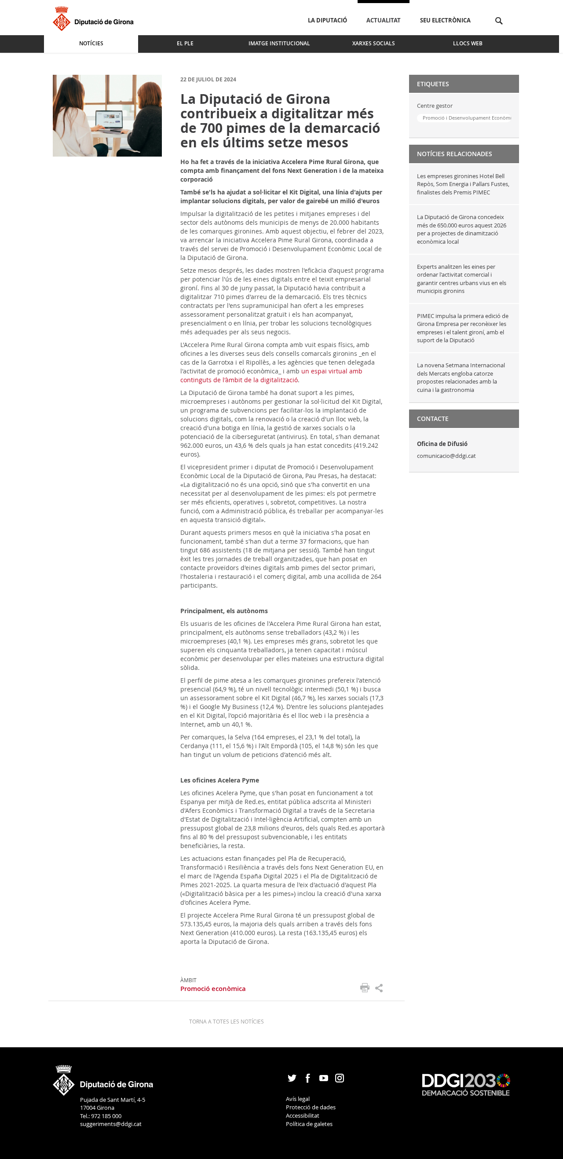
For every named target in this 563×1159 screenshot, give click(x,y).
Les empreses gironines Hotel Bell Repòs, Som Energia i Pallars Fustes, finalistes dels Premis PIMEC (463, 184)
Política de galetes (309, 1124)
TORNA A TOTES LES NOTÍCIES (226, 1021)
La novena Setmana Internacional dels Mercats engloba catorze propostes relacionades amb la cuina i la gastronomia (461, 377)
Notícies (91, 43)
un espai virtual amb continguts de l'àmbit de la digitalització (271, 375)
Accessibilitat (302, 1115)
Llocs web (468, 43)
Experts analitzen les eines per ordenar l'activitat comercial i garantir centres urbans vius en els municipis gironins (461, 279)
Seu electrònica (445, 20)
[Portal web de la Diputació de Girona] (103, 1077)
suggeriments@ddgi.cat (111, 1124)
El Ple (185, 43)
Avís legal (298, 1099)
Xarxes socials (373, 43)
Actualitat (383, 20)
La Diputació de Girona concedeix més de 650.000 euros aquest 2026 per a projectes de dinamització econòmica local (461, 229)
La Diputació (327, 20)
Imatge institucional (279, 43)
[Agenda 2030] (466, 1084)
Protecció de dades (311, 1107)
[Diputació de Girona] (95, 17)
